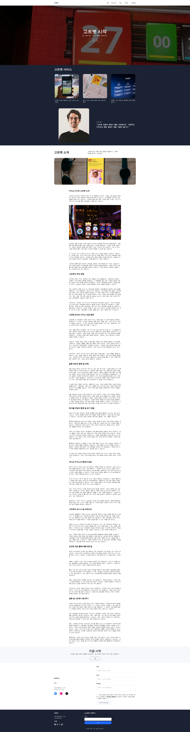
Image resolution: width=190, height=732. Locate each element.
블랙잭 (83, 343)
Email (97, 675)
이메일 (86, 716)
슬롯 (74, 330)
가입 (95, 658)
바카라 (78, 343)
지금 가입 (95, 40)
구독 (98, 722)
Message (98, 683)
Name (97, 666)
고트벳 (56, 3)
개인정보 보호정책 (111, 696)
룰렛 (88, 343)
